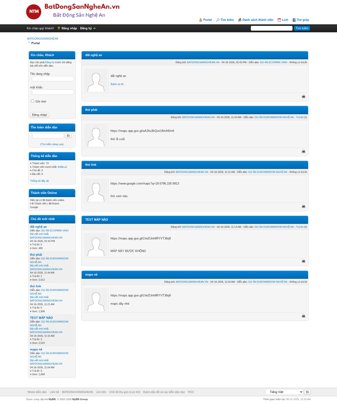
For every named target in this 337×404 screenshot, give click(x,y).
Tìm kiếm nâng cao (52, 144)
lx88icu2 (62, 166)
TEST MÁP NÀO (41, 318)
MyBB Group (80, 399)
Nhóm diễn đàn (37, 392)
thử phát (36, 254)
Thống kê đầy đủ (39, 180)
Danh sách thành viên (258, 20)
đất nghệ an (38, 226)
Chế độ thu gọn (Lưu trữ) (124, 392)
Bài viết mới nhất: (39, 234)
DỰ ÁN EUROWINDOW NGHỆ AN (274, 117)
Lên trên (101, 392)
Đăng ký (86, 28)
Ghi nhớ (40, 101)
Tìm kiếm (227, 20)
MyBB (52, 399)
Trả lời (299, 117)
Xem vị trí (117, 84)
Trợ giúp (303, 20)
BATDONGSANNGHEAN (42, 38)
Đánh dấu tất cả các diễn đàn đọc (164, 392)
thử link (35, 286)
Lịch (285, 20)
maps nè (36, 349)
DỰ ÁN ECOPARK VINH (55, 230)
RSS (191, 392)
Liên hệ (54, 392)
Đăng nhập (69, 28)
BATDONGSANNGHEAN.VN (46, 237)
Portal (207, 20)
